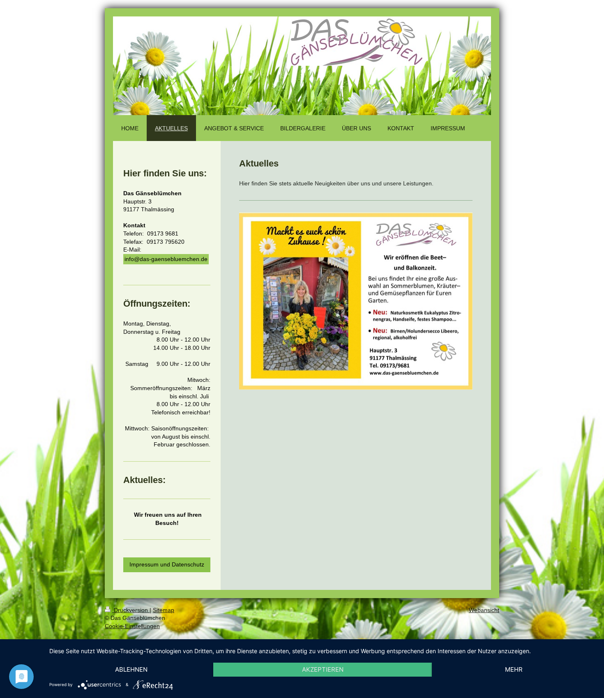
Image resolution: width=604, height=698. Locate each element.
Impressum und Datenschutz (166, 564)
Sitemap (163, 610)
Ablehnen (131, 669)
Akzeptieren (322, 669)
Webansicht (484, 610)
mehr (514, 669)
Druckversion (131, 610)
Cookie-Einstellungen (132, 626)
